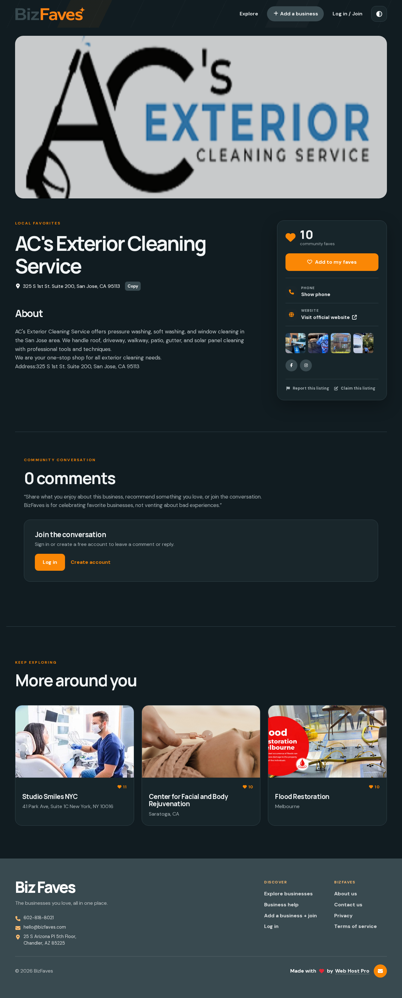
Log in (50, 562)
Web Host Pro (352, 971)
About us (345, 893)
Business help (281, 904)
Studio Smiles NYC (50, 796)
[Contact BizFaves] (380, 971)
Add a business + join (290, 915)
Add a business (298, 13)
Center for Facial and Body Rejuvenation (188, 800)
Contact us (348, 904)
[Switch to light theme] (379, 14)
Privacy (343, 915)
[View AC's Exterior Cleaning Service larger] (295, 343)
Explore (249, 13)
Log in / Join (347, 13)
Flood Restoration (302, 796)
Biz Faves (45, 887)
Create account (91, 562)
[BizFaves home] (50, 14)
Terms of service (355, 926)
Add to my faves (335, 262)
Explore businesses (288, 893)
